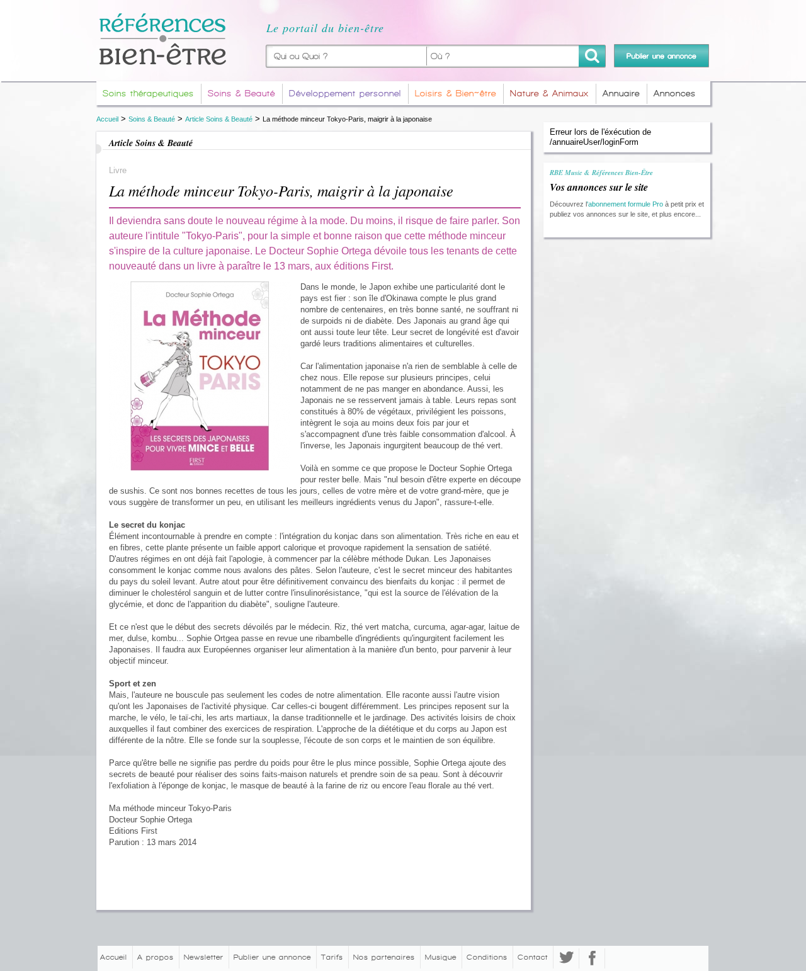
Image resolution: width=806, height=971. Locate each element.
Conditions (487, 957)
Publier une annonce (272, 957)
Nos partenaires (384, 957)
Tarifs (332, 957)
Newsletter (204, 957)
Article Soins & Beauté (219, 119)
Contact (533, 957)
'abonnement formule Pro (625, 204)
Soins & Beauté (151, 119)
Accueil (107, 119)
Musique (441, 957)
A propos (155, 957)
